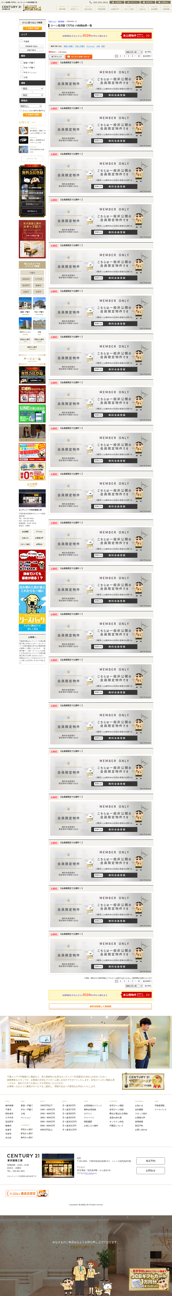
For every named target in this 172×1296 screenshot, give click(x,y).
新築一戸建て (69, 46)
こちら (90, 1173)
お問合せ (165, 2)
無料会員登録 (90, 1109)
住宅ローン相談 (117, 1105)
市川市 (8, 1138)
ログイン (134, 2)
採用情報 (139, 1122)
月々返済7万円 (69, 1109)
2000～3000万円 (47, 1114)
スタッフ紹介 (25, 544)
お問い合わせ (141, 1130)
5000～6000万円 (47, 1126)
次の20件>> (147, 56)
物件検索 (9, 1105)
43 (139, 56)
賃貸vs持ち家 (116, 1118)
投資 (103, 46)
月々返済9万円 (69, 1118)
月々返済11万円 (69, 1126)
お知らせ (25, 538)
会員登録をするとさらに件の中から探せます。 (85, 35)
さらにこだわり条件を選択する (33, 111)
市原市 (38, 292)
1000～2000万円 (47, 1109)
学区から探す (27, 1129)
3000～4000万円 (47, 1118)
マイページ (89, 1118)
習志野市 (26, 285)
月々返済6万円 (69, 1105)
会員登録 (118, 2)
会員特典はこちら (32, 204)
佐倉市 (26, 292)
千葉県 (26, 41)
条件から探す (27, 1137)
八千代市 (38, 279)
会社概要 (25, 532)
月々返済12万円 (69, 1130)
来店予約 (149, 2)
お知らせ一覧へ (32, 159)
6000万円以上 (46, 1130)
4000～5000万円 (47, 1122)
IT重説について (116, 1126)
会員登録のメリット (93, 1105)
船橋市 (38, 285)
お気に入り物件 (91, 1126)
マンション (91, 46)
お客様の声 (39, 538)
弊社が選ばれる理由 (119, 1114)
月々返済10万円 (69, 1122)
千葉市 (32, 273)
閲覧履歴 (88, 1122)
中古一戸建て (80, 46)
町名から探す (27, 1133)
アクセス (39, 532)
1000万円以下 (46, 1105)
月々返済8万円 (69, 1114)
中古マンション (30, 72)
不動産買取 (160, 1105)
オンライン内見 (117, 1122)
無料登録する (32, 211)
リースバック (161, 1109)
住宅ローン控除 (117, 1109)
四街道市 (26, 279)
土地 (98, 46)
